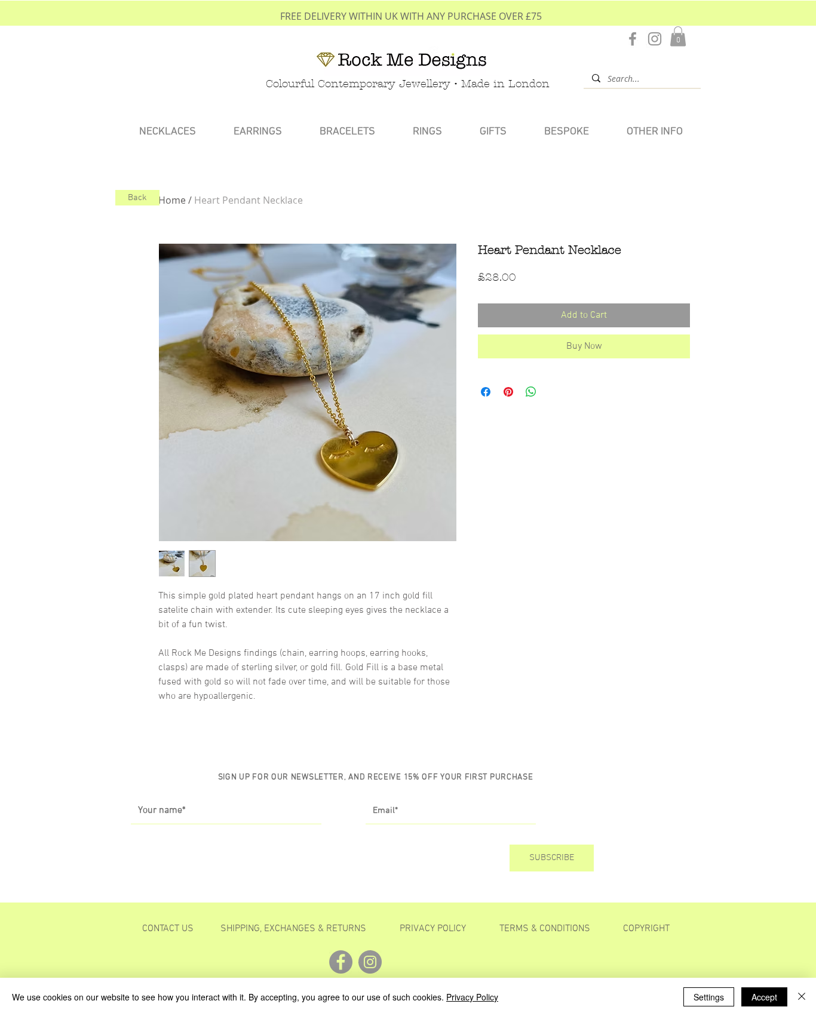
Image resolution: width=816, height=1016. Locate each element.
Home (172, 200)
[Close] (801, 996)
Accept (764, 997)
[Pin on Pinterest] (508, 392)
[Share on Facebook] (485, 392)
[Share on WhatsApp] (531, 392)
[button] (678, 36)
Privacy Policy (472, 997)
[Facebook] (633, 39)
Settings (709, 997)
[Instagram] (655, 39)
